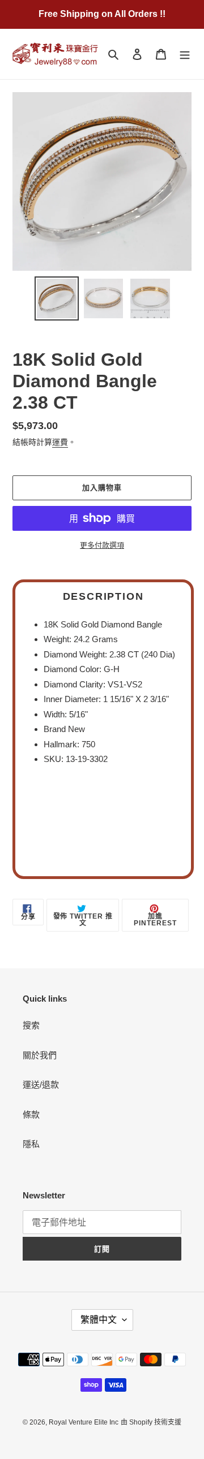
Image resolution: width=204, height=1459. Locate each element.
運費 (60, 442)
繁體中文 (98, 1319)
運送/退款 (41, 1084)
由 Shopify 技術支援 (151, 1422)
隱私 (31, 1144)
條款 (31, 1114)
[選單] (185, 54)
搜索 (31, 1025)
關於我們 (40, 1055)
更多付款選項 (102, 545)
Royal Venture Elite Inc (83, 1422)
